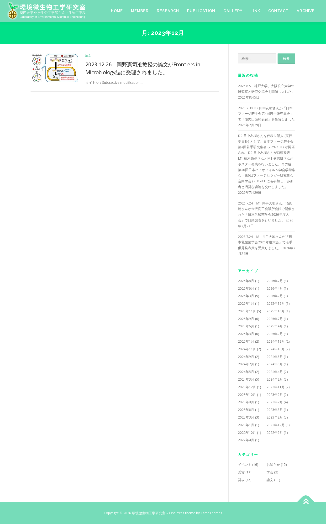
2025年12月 (276, 303)
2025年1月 (246, 341)
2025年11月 (247, 311)
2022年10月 (247, 432)
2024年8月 (275, 356)
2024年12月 (276, 341)
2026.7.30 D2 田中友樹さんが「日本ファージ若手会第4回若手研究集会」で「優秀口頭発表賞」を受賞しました (266, 114)
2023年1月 (246, 425)
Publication (201, 11)
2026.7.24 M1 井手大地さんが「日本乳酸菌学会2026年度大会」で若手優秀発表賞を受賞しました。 (265, 242)
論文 (88, 55)
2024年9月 (246, 356)
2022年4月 (246, 440)
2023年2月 (275, 417)
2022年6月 (275, 432)
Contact (278, 11)
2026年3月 (246, 295)
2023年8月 (246, 402)
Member (140, 11)
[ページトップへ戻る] (305, 501)
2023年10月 (247, 394)
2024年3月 (246, 379)
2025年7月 (275, 318)
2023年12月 (247, 387)
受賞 (241, 472)
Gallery (232, 11)
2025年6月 (246, 326)
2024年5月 (246, 371)
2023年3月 (246, 417)
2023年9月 (275, 394)
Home (117, 11)
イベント (244, 464)
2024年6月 (275, 364)
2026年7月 (275, 280)
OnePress (176, 513)
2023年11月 (276, 387)
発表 (241, 479)
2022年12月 (276, 425)
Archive (306, 11)
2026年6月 (246, 288)
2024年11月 (247, 349)
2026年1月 (246, 303)
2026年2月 (275, 295)
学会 (270, 472)
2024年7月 (246, 364)
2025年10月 (276, 311)
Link (255, 11)
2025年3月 (246, 333)
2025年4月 (275, 326)
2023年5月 (275, 409)
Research (168, 11)
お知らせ (273, 464)
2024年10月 (276, 349)
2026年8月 (246, 280)
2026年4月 (275, 288)
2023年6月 (246, 409)
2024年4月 (275, 371)
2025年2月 (275, 333)
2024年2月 (275, 379)
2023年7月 (275, 402)
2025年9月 (246, 318)
